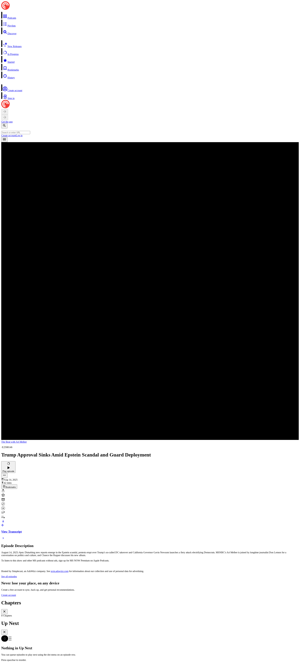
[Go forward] (4, 117)
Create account (8, 135)
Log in (19, 135)
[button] (150, 15)
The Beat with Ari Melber (14, 442)
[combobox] (15, 132)
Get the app (7, 121)
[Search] (4, 125)
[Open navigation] (4, 139)
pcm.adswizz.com (59, 571)
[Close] (4, 611)
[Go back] (4, 112)
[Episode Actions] (4, 475)
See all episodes (9, 576)
